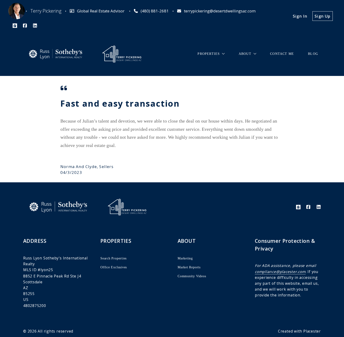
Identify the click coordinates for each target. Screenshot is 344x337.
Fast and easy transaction (120, 103)
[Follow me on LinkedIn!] (35, 25)
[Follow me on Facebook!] (25, 25)
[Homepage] (55, 54)
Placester (312, 331)
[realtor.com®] (15, 25)
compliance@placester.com (280, 271)
